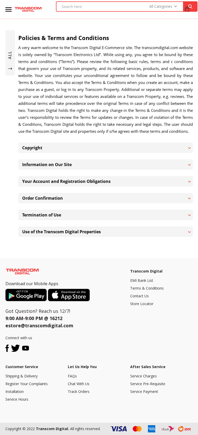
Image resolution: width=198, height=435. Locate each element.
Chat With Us (78, 383)
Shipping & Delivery (21, 376)
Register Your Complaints (26, 383)
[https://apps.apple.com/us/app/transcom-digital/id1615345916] (69, 295)
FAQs (72, 376)
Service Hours (16, 399)
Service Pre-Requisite (147, 383)
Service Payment (144, 391)
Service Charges (143, 376)
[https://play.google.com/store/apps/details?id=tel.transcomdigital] (26, 295)
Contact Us (139, 295)
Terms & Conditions (147, 288)
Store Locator (141, 303)
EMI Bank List (141, 280)
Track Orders (78, 391)
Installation (14, 391)
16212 (56, 318)
